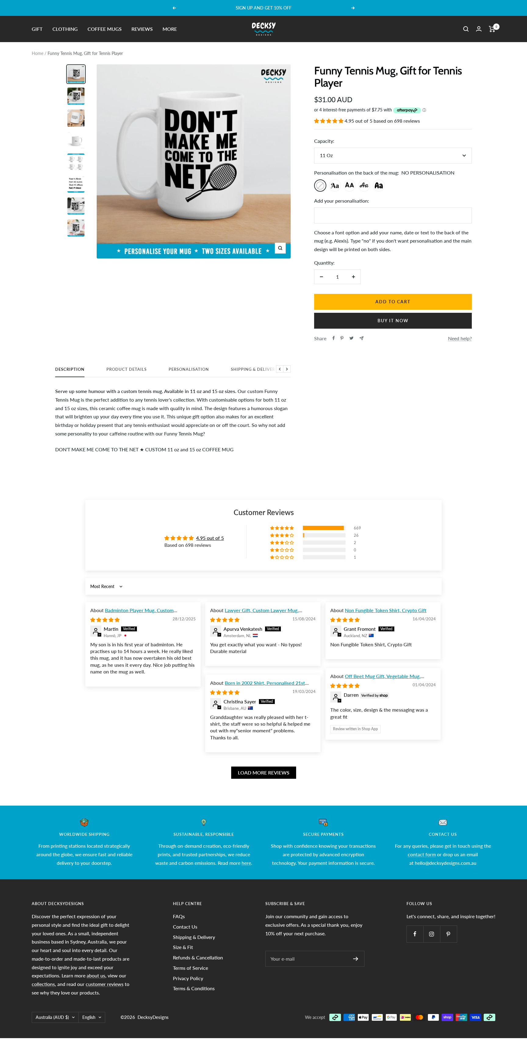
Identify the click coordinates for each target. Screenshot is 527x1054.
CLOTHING (65, 29)
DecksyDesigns (153, 1017)
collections (43, 984)
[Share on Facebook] (333, 338)
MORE (170, 29)
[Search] (466, 29)
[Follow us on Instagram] (431, 934)
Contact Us (185, 926)
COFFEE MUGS (105, 29)
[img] (105, 620)
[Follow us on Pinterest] (448, 934)
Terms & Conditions (194, 988)
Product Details (126, 369)
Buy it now (393, 320)
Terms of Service (190, 968)
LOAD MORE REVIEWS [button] (263, 772)
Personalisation (189, 369)
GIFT (37, 29)
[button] (329, 121)
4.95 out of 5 (210, 538)
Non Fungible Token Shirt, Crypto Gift (385, 610)
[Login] (479, 28)
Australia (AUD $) (52, 1017)
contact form (422, 854)
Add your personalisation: (341, 201)
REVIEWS (142, 29)
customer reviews (105, 984)
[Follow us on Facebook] (415, 934)
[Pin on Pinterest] (341, 338)
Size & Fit (183, 947)
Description (69, 369)
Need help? (460, 338)
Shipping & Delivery (254, 369)
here (246, 863)
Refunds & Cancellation (198, 957)
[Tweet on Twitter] (351, 338)
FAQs (179, 916)
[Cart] (492, 29)
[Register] (355, 959)
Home (37, 53)
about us (96, 975)
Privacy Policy (188, 978)
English (88, 1017)
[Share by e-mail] (362, 338)
